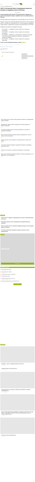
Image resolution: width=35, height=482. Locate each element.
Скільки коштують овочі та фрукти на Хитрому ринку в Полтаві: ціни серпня (16, 140)
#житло (4, 46)
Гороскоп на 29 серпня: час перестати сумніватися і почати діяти (15, 150)
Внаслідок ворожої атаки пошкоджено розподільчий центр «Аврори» (15, 222)
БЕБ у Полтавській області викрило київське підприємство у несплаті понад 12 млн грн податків (16, 135)
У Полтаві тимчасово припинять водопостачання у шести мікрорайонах (15, 230)
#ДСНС (7, 46)
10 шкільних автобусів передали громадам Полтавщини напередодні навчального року (16, 145)
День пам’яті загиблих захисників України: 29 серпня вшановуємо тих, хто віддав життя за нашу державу (17, 154)
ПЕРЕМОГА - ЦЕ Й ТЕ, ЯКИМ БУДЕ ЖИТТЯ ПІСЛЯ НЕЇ (12, 363)
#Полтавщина (10, 46)
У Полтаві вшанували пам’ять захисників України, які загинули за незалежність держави (15, 130)
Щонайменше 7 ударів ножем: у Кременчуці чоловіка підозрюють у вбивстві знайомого (15, 125)
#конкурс (1, 46)
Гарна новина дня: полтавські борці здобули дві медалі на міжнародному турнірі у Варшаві (17, 120)
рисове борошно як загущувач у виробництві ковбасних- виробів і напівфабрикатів (15, 390)
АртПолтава (5, 249)
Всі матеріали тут (17, 263)
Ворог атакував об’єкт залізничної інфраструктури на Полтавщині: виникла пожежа (17, 226)
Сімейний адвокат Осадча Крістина (9, 368)
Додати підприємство (17, 284)
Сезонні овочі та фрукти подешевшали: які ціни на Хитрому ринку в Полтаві (17, 218)
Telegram (23, 42)
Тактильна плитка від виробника (8, 435)
